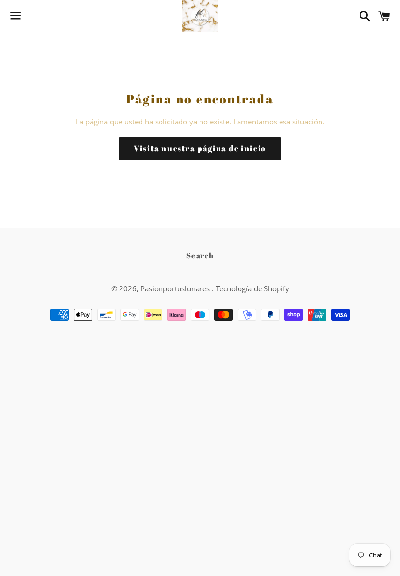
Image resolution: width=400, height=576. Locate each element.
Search (200, 255)
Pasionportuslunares (176, 288)
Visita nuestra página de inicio (200, 148)
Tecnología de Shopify (252, 288)
